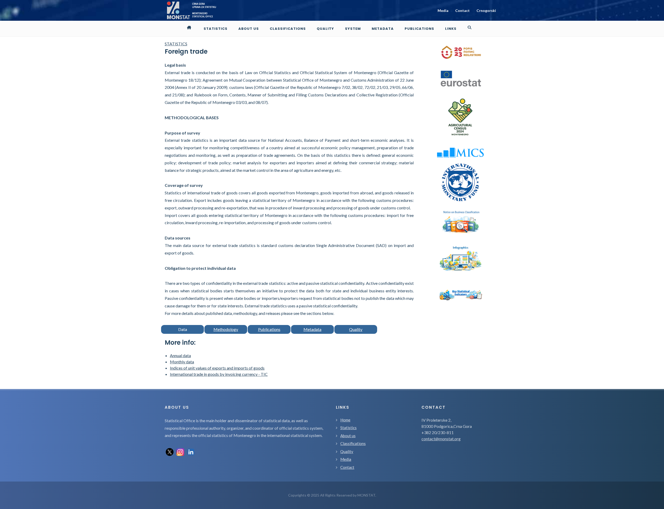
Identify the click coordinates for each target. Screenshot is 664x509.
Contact (462, 10)
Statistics (348, 427)
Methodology (225, 329)
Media (443, 10)
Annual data (180, 355)
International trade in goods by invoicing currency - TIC (219, 374)
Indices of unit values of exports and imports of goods (217, 367)
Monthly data (182, 361)
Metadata (312, 329)
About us (348, 435)
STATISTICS (176, 43)
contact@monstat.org (441, 438)
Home (345, 420)
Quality (355, 329)
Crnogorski (486, 10)
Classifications (353, 443)
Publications (269, 329)
